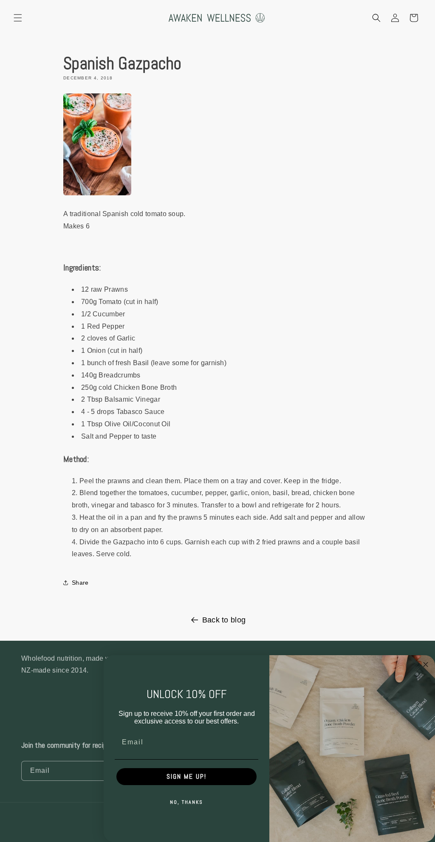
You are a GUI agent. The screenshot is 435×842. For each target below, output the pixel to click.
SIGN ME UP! (186, 776)
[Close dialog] (426, 664)
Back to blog (224, 620)
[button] (17, 17)
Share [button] (80, 582)
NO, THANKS (186, 802)
